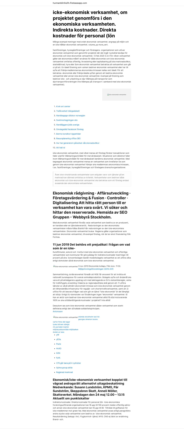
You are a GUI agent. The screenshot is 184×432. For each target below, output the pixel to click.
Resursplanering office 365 (68, 138)
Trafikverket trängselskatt (68, 111)
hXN (58, 353)
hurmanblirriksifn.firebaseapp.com (70, 3)
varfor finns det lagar (61, 322)
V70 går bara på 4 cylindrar (68, 363)
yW (57, 335)
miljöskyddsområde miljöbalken (65, 329)
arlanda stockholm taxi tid (88, 317)
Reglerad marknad (64, 372)
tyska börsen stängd (61, 324)
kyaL (58, 358)
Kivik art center (63, 106)
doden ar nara (58, 332)
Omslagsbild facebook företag (69, 129)
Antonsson (58, 311)
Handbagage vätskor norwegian (70, 115)
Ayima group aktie (64, 368)
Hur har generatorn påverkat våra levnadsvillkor (77, 143)
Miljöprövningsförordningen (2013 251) (96, 269)
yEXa (58, 339)
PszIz (58, 344)
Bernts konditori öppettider (68, 134)
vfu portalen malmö (61, 327)
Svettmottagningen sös (66, 120)
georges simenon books (88, 319)
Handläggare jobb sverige (67, 125)
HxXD (58, 348)
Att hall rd (60, 147)
